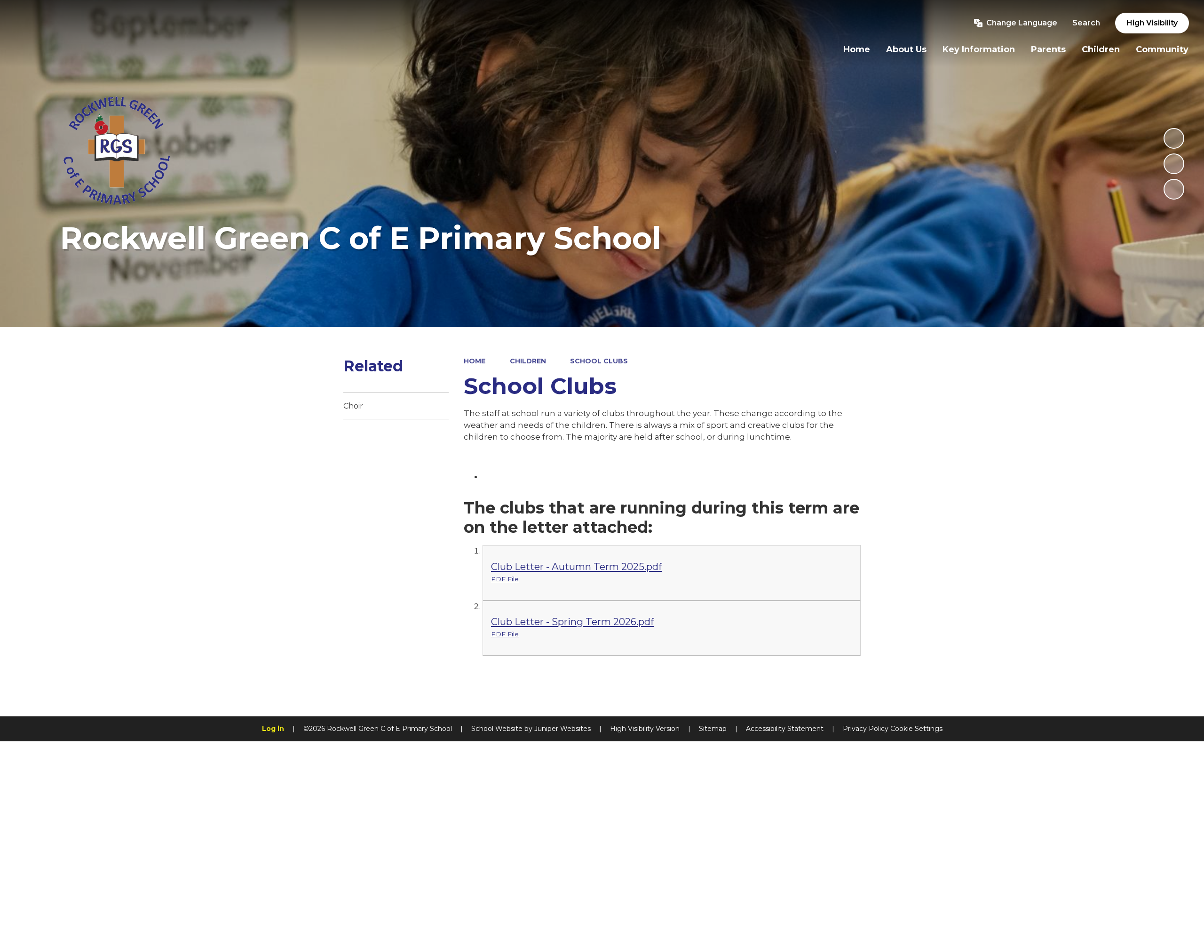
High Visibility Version (645, 728)
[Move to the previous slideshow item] (1174, 163)
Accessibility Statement (785, 728)
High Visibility (1152, 22)
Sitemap (713, 728)
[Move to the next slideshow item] (1174, 189)
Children (528, 361)
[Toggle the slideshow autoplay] (1174, 138)
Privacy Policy (865, 728)
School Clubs (599, 361)
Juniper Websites (562, 728)
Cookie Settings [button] (916, 728)
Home (474, 361)
